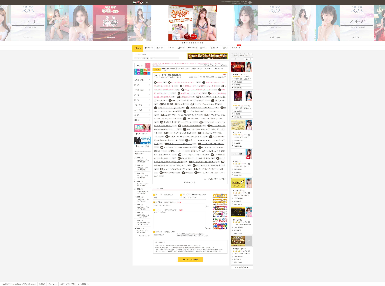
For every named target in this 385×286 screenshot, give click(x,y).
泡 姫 (161, 48)
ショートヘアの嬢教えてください (176, 169)
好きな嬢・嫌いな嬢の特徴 (191, 126)
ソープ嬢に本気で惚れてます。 (183, 82)
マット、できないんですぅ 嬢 (193, 154)
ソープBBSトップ (83, 284)
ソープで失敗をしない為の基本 (212, 144)
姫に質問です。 (220, 100)
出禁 (187, 173)
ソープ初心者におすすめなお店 (205, 104)
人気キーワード (208, 68)
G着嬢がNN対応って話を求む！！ (202, 108)
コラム (204, 48)
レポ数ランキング (196, 68)
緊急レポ (215, 48)
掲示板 (139, 48)
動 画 (172, 48)
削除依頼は (155, 65)
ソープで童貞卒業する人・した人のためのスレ (203, 111)
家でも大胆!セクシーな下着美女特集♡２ (196, 158)
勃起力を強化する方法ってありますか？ (210, 165)
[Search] (147, 58)
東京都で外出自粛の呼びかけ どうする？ (178, 122)
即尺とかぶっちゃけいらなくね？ (179, 133)
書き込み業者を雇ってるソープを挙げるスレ (170, 165)
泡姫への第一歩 (142, 134)
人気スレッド (219, 68)
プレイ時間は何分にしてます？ (203, 162)
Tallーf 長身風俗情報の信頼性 (173, 104)
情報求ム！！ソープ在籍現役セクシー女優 (199, 86)
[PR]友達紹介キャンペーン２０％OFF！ (169, 58)
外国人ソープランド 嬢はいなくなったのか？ (188, 100)
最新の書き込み (175, 68)
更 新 (158, 69)
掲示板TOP (165, 68)
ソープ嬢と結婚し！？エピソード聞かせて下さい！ (205, 118)
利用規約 (42, 284)
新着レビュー (185, 68)
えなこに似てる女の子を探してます (198, 90)
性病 (160, 82)
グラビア (182, 48)
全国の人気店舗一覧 (242, 267)
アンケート (236, 47)
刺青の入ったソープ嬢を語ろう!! (180, 144)
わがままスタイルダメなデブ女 (169, 108)
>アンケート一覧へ (144, 235)
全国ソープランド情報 (67, 284)
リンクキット (53, 284)
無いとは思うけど (178, 151)
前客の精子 (185, 97)
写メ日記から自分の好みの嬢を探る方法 (178, 147)
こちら (159, 65)
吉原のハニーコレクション (191, 93)
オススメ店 (149, 48)
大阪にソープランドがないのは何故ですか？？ (181, 115)
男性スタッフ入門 (143, 146)
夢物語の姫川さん (169, 173)
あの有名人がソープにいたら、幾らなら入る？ (186, 136)
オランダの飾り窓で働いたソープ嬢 (210, 169)
